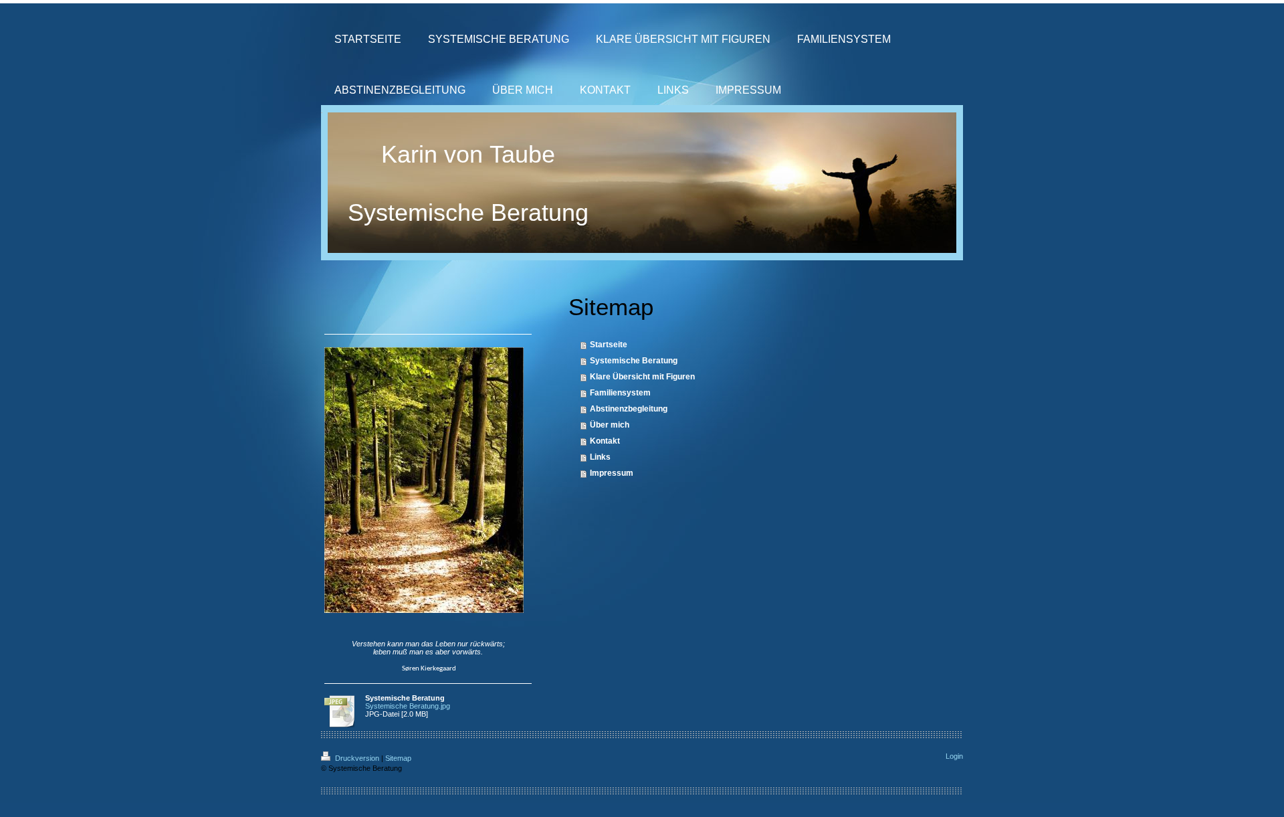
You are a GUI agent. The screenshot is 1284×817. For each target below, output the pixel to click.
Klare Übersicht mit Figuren (642, 376)
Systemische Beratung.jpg (407, 706)
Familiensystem (620, 392)
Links (600, 457)
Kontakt (605, 441)
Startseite (608, 344)
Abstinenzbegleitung (628, 409)
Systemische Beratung (633, 360)
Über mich (609, 425)
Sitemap (398, 758)
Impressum (611, 473)
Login (954, 756)
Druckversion (357, 758)
